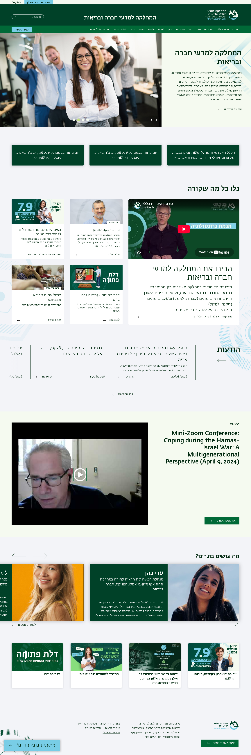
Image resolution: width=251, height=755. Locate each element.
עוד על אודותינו (233, 109)
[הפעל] (152, 120)
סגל (191, 29)
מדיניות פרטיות (93, 728)
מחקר (170, 29)
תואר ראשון (223, 29)
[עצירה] (155, 120)
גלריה (161, 29)
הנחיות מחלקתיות (99, 29)
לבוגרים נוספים (27, 624)
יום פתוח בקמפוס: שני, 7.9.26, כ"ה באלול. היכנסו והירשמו (125, 155)
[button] (87, 119)
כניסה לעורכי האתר (224, 743)
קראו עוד (129, 376)
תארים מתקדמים (205, 29)
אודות (235, 29)
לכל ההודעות (125, 394)
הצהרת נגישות (112, 728)
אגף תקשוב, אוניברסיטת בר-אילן (95, 723)
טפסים (141, 29)
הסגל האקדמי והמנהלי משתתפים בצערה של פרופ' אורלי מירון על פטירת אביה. (203, 155)
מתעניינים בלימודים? (36, 745)
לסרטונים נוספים (226, 520)
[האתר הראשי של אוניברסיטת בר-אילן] (226, 729)
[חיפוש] (15, 16)
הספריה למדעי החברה (123, 29)
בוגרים (151, 29)
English (16, 2)
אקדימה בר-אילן (111, 732)
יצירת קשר (22, 29)
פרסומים (180, 29)
